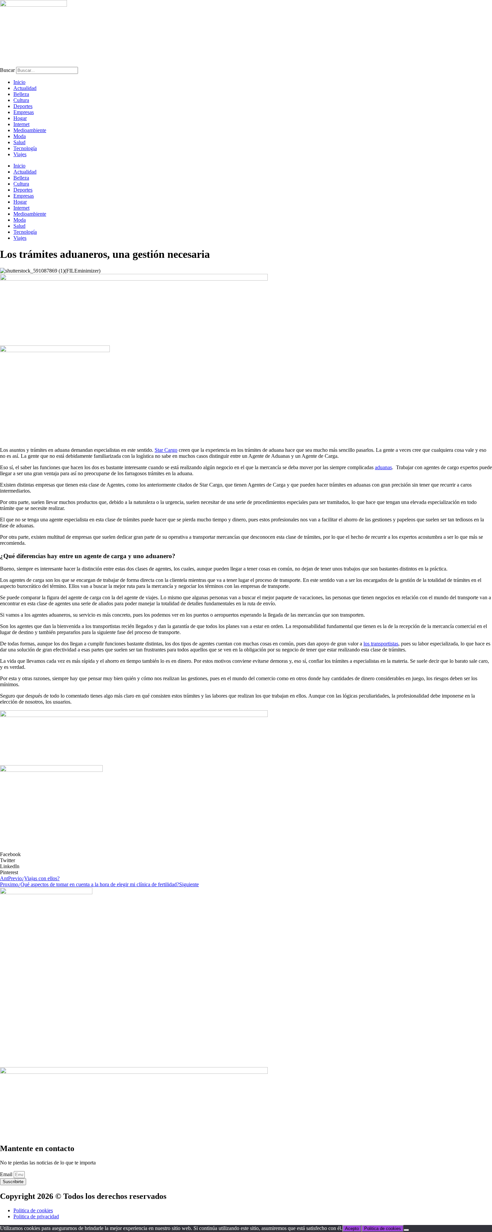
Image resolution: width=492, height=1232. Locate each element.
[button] (246, 854)
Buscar (7, 70)
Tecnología (25, 148)
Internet (21, 124)
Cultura (21, 100)
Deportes (22, 106)
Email (7, 1174)
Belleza (21, 94)
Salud (19, 142)
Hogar (20, 118)
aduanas (383, 467)
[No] (406, 1230)
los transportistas (380, 643)
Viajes (19, 154)
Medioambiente (29, 130)
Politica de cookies (382, 1228)
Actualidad (24, 88)
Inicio (19, 82)
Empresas (23, 112)
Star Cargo (166, 450)
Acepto (352, 1228)
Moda (19, 136)
